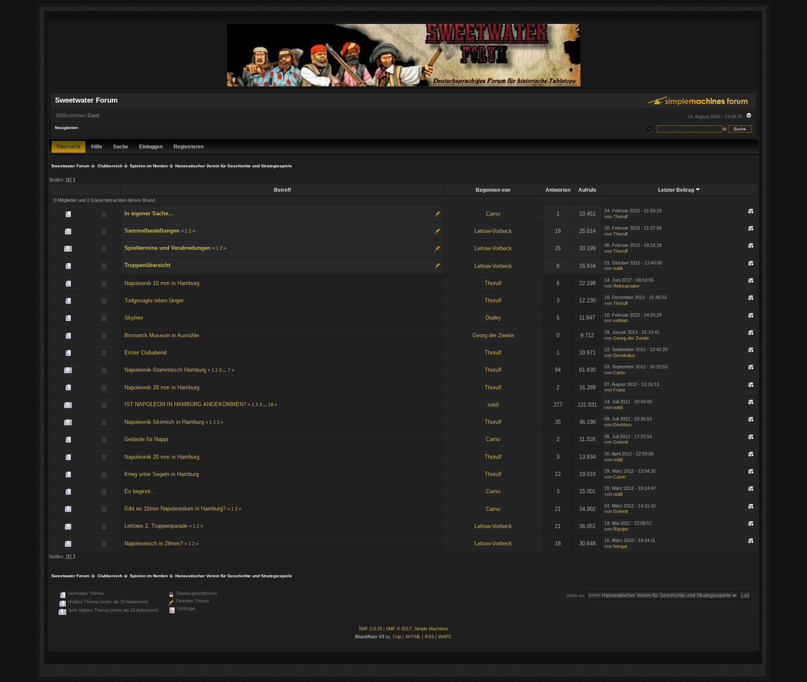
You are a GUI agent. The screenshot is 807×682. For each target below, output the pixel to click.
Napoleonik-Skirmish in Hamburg (164, 422)
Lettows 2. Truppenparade (155, 526)
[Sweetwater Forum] (403, 86)
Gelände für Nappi (146, 439)
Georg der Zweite (493, 335)
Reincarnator (626, 285)
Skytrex (133, 318)
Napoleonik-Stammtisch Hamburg (165, 370)
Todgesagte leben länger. (154, 300)
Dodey (493, 318)
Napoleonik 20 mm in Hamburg (161, 457)
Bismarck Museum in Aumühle (161, 335)
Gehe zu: (575, 595)
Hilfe (96, 146)
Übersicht (68, 146)
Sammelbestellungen (151, 230)
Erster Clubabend (145, 352)
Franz (619, 389)
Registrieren (188, 146)
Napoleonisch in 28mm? (153, 543)
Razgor (620, 528)
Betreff (282, 190)
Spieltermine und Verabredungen (167, 248)
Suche (120, 146)
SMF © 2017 (398, 628)
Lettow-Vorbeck (493, 231)
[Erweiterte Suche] (649, 129)
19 (270, 404)
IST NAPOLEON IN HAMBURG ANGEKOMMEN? (185, 404)
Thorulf (620, 216)
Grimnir (620, 441)
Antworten (558, 190)
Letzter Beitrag (676, 190)
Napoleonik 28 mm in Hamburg (161, 387)
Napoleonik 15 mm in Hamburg (161, 283)
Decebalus (624, 355)
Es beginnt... (140, 491)
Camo (493, 214)
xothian (620, 320)
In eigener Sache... (148, 213)
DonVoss (622, 424)
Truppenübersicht (147, 265)
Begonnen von (493, 190)
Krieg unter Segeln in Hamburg (161, 474)
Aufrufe (587, 190)
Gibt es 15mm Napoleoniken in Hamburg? (175, 508)
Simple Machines (431, 628)
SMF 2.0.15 (370, 628)
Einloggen (151, 146)
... (225, 370)
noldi (617, 268)
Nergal (620, 546)
